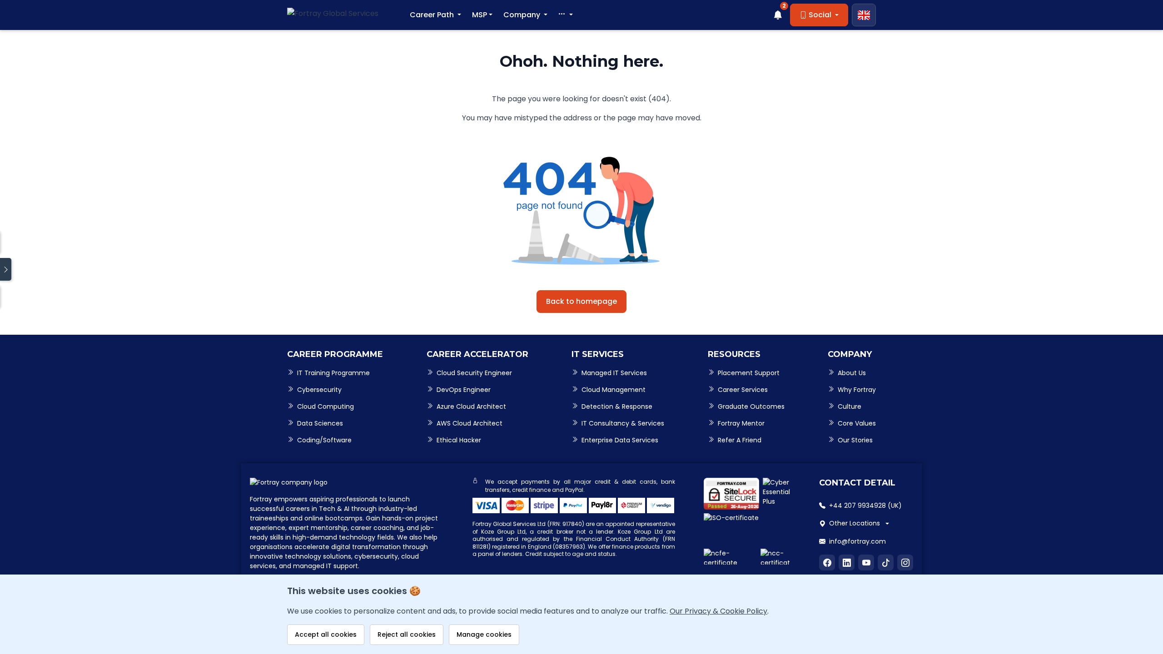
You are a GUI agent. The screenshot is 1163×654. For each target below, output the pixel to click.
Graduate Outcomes (751, 406)
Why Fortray (857, 389)
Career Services (743, 389)
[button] (565, 15)
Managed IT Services (614, 372)
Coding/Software (324, 440)
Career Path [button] (433, 15)
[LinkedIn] (847, 562)
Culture (849, 406)
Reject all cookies (407, 634)
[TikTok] (886, 562)
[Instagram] (905, 562)
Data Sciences (320, 423)
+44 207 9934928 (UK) (865, 505)
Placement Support (749, 372)
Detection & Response (617, 406)
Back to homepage (581, 301)
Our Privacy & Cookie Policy (718, 611)
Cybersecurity (319, 389)
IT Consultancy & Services (623, 423)
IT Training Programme (333, 372)
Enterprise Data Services (620, 440)
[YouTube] (866, 562)
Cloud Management (614, 389)
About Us (852, 372)
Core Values (857, 423)
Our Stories (855, 440)
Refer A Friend (739, 440)
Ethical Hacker (459, 440)
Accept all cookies (326, 634)
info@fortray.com (857, 541)
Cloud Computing (325, 406)
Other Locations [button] (854, 523)
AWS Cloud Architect (469, 423)
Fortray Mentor (741, 423)
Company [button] (522, 15)
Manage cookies (484, 634)
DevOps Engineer (464, 389)
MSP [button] (479, 15)
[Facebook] (827, 562)
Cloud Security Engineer (474, 372)
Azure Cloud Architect (471, 406)
